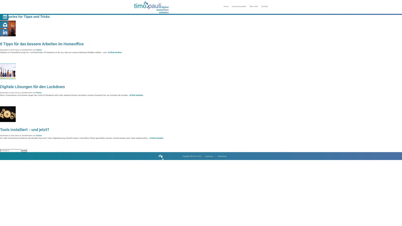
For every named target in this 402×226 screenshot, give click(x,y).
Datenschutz (222, 156)
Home (226, 7)
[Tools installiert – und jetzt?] (8, 114)
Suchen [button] (24, 151)
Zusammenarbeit (239, 7)
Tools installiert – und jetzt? (24, 130)
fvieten (39, 50)
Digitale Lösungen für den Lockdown (32, 87)
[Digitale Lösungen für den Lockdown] (8, 71)
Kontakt (264, 7)
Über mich (253, 7)
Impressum (209, 156)
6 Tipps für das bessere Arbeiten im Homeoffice (42, 44)
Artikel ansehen (115, 53)
